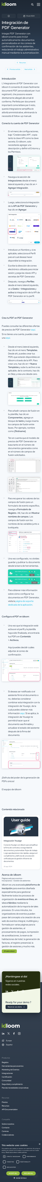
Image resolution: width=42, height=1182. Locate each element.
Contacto (6, 1127)
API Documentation (10, 1109)
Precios (5, 1102)
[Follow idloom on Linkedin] (6, 991)
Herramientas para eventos (12, 1066)
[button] (7, 1040)
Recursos (5, 1106)
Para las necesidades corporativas (15, 1088)
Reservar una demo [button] (15, 1007)
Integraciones (7, 1073)
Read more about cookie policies (16, 1152)
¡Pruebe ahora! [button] (9, 951)
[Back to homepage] (11, 1027)
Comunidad (6, 1080)
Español (9, 1044)
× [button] (39, 1144)
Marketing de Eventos (10, 1069)
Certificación (7, 1077)
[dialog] (21, 1162)
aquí (33, 329)
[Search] (32, 4)
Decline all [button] (28, 1173)
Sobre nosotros (8, 1124)
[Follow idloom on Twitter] (12, 991)
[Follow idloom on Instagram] (23, 991)
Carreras (5, 1131)
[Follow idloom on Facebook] (17, 991)
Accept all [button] (13, 1173)
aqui (22, 713)
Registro (5, 1062)
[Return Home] (9, 4)
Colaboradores (8, 1135)
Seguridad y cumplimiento (12, 1084)
